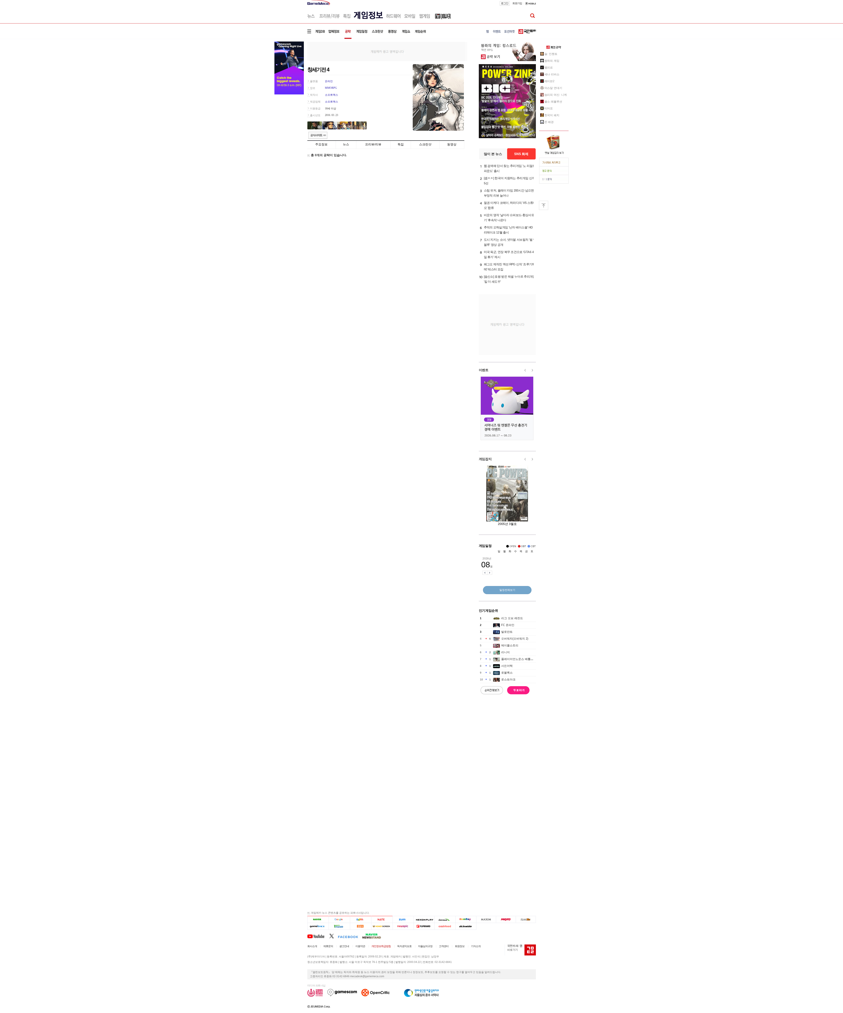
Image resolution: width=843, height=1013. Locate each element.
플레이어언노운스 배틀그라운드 (521, 659)
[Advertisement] (387, 51)
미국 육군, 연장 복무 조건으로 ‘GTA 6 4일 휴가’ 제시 (509, 254)
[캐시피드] (444, 926)
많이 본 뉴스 (493, 154)
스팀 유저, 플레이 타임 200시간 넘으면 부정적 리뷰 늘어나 (509, 193)
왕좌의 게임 (551, 60)
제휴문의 (328, 946)
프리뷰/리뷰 (373, 144)
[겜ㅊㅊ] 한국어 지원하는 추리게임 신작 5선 (509, 180)
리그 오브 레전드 (512, 618)
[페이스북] (350, 936)
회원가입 (517, 3)
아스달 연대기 (553, 88)
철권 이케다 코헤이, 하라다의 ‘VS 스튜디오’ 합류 (510, 205)
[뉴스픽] (403, 926)
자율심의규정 (425, 946)
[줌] (403, 919)
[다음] (360, 919)
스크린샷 (425, 144)
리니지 (505, 652)
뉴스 (346, 144)
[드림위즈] (526, 919)
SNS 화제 (521, 154)
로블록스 (507, 672)
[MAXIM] (486, 919)
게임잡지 (485, 459)
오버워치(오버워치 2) (514, 638)
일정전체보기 (507, 590)
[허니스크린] (382, 926)
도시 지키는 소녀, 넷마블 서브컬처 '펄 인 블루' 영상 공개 (510, 242)
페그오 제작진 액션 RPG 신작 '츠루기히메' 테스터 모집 (509, 266)
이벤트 (483, 370)
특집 (401, 144)
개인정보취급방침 (381, 946)
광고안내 (344, 946)
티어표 (548, 108)
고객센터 (444, 946)
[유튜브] (318, 936)
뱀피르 (548, 67)
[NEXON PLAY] (424, 919)
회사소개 (312, 946)
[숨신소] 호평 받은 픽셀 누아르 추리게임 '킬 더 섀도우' (510, 279)
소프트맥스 (331, 94)
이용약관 (360, 946)
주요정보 (321, 144)
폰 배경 (549, 122)
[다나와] (444, 919)
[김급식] (360, 926)
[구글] (339, 919)
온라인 (329, 81)
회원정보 (460, 946)
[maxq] (506, 919)
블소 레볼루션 (553, 101)
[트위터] (333, 936)
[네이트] (382, 919)
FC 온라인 (507, 625)
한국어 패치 (551, 115)
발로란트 (507, 631)
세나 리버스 (551, 74)
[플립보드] (424, 926)
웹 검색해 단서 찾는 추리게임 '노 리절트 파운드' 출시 (509, 168)
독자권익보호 (404, 946)
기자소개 (476, 946)
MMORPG (331, 87)
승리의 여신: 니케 (555, 94)
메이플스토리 (509, 645)
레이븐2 (549, 81)
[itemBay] (466, 919)
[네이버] (318, 919)
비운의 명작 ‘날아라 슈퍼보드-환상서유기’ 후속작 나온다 (509, 217)
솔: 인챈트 (550, 54)
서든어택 (507, 665)
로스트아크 (508, 679)
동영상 (451, 144)
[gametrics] (318, 926)
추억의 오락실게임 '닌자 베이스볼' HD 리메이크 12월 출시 (508, 230)
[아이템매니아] (339, 926)
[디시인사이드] (466, 926)
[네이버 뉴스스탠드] (373, 936)
